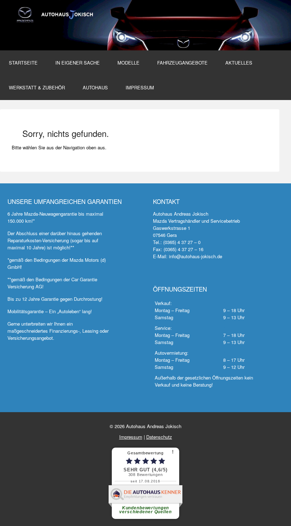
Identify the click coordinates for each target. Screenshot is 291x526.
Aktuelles (238, 62)
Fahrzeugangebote (182, 62)
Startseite (23, 62)
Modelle (128, 62)
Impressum (140, 87)
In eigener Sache (77, 62)
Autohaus (95, 87)
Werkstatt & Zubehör (37, 87)
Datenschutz (159, 436)
